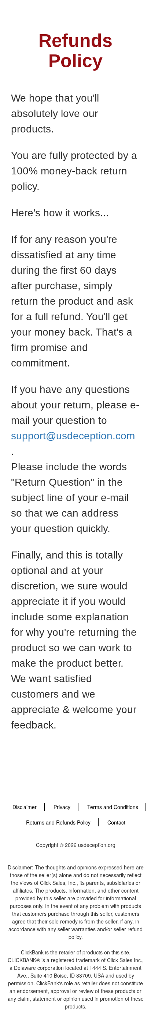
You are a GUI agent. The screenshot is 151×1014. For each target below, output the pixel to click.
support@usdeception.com (73, 436)
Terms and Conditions (112, 807)
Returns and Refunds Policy (58, 822)
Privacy (62, 807)
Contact (116, 822)
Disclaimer (24, 807)
